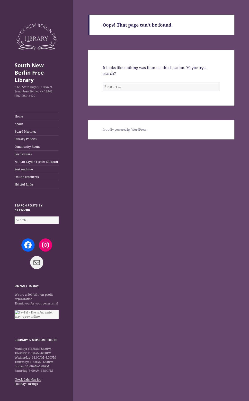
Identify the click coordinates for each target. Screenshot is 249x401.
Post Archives (24, 169)
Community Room (27, 147)
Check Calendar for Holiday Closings (28, 381)
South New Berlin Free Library (29, 72)
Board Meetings (25, 131)
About (19, 124)
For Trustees (23, 154)
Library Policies (25, 139)
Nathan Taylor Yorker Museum (36, 162)
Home (19, 116)
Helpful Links (24, 184)
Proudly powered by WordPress (124, 129)
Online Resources (27, 177)
